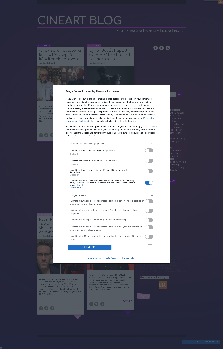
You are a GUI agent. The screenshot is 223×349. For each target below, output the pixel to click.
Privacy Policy (128, 258)
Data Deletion (94, 258)
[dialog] (111, 174)
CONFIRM (89, 247)
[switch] (149, 150)
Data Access (111, 258)
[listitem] (111, 143)
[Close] (164, 92)
